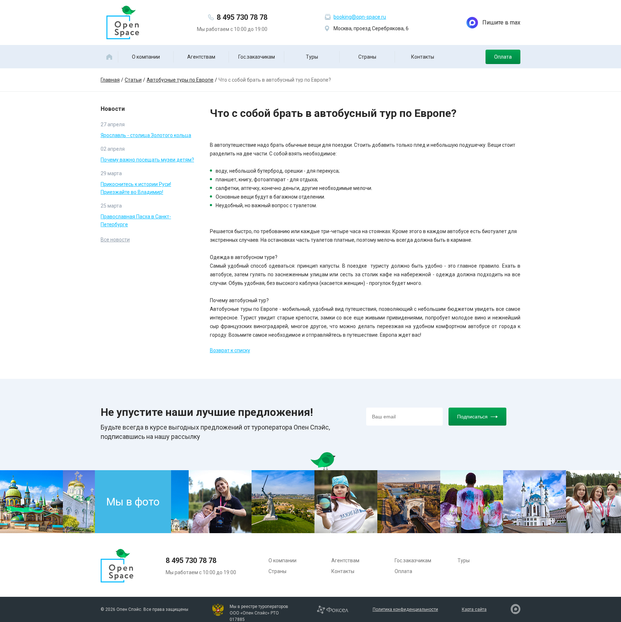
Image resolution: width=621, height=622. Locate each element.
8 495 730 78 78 (242, 17)
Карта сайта (474, 609)
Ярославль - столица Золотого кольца (146, 135)
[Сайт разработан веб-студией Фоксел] (333, 609)
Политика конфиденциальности (405, 609)
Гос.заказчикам (256, 57)
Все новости (115, 239)
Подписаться (472, 416)
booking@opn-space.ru (360, 16)
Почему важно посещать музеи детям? (147, 160)
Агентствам (201, 57)
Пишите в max (501, 22)
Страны (367, 57)
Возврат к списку (230, 350)
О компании (146, 57)
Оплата (503, 57)
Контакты (422, 57)
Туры (312, 57)
